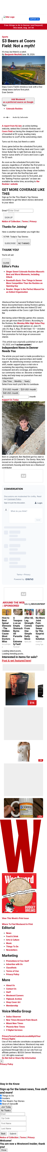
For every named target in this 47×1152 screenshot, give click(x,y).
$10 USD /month (10, 389)
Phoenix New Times (15, 1027)
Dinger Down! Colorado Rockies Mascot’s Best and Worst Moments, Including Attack (25, 274)
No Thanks (6, 1110)
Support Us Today (10, 400)
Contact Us (11, 989)
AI (35, 1036)
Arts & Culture (12, 940)
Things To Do (12, 946)
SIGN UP (9, 217)
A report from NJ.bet (12, 126)
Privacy (33, 221)
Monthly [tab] (18, 381)
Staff (8, 992)
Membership (12, 1005)
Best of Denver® (10, 1104)
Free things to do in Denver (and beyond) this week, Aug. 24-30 (23, 26)
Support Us (34, 19)
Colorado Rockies (14, 108)
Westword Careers (15, 995)
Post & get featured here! (16, 660)
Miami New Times (14, 1023)
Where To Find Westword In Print (17, 924)
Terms (25, 221)
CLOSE (6, 263)
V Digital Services (14, 1030)
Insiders (6, 1098)
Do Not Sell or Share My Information (19, 1058)
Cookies (18, 1036)
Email (5, 210)
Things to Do (8, 1095)
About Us (10, 985)
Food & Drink (12, 936)
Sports (5, 37)
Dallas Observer (13, 1016)
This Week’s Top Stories (13, 1101)
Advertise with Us (14, 964)
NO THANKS (24, 243)
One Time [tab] (7, 381)
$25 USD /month (28, 389)
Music (9, 943)
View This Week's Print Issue (15, 918)
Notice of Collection (11, 221)
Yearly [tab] (27, 381)
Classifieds (11, 967)
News (8, 933)
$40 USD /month (10, 393)
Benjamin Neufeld (13, 54)
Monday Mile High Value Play (31, 323)
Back (3, 1133)
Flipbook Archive (14, 999)
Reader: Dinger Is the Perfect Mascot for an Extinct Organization (25, 290)
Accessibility (28, 1036)
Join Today (6, 1107)
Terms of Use (12, 971)
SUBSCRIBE (10, 243)
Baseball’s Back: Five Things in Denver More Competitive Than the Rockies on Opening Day (24, 283)
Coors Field (7, 131)
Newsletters (11, 950)
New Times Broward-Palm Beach (21, 1020)
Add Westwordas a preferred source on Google (18, 100)
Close (3, 1150)
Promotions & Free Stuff (17, 961)
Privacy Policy (12, 974)
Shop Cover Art (13, 1002)
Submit (13, 1133)
